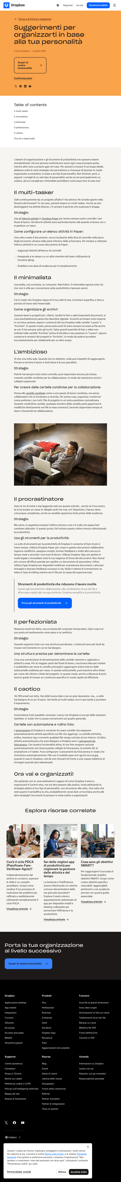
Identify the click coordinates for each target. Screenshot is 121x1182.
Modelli (8, 1038)
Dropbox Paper (50, 218)
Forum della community (54, 1088)
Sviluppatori (48, 1083)
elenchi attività (30, 218)
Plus (44, 1002)
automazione (23, 730)
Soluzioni (9, 1022)
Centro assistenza (13, 1063)
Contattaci (10, 1068)
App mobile (10, 1007)
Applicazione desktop (15, 1002)
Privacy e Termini (13, 1073)
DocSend (46, 1027)
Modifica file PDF (87, 1027)
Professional (48, 1007)
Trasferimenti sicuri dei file (92, 1017)
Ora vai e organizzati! (24, 138)
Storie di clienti (49, 1073)
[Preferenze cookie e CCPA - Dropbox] (48, 1160)
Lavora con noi (86, 1068)
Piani (44, 1043)
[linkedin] (25, 86)
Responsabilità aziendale (91, 1078)
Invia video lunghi (88, 1007)
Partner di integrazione (53, 1104)
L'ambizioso (20, 122)
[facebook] (20, 86)
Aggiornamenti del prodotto (56, 1048)
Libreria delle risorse (52, 1078)
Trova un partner (50, 1109)
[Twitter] (6, 1122)
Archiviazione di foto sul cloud (94, 1012)
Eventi (45, 1068)
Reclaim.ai (47, 1038)
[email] (30, 86)
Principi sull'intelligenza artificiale (21, 1088)
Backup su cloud (87, 1022)
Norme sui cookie (13, 1078)
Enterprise (47, 1017)
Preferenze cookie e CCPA (18, 1083)
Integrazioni (11, 1012)
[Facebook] (14, 1122)
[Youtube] (22, 1122)
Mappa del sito (12, 1093)
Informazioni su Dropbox (91, 1063)
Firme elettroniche (88, 1033)
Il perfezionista (21, 127)
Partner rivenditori (51, 1099)
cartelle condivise (35, 393)
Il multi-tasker (21, 111)
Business (46, 1012)
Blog (44, 1063)
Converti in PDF (87, 1038)
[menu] (114, 5)
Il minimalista (21, 116)
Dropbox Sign (49, 1033)
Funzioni (9, 1017)
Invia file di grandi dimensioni (94, 1002)
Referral (46, 1093)
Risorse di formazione (15, 1099)
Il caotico (18, 133)
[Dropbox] (15, 5)
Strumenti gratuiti (14, 1043)
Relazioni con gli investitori (92, 1073)
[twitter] (16, 86)
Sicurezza (9, 1027)
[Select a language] (57, 5)
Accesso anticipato (14, 1033)
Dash (44, 1022)
